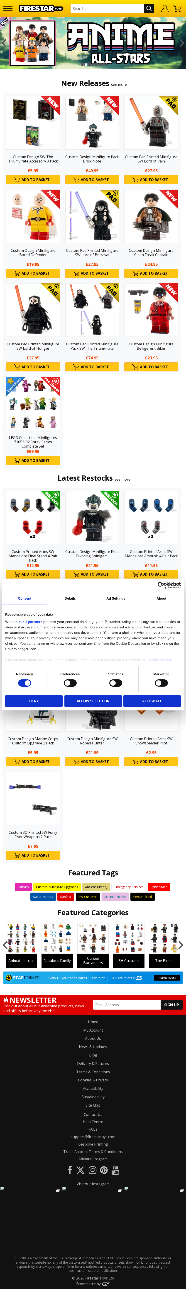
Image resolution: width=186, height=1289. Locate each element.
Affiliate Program (93, 1158)
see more (119, 84)
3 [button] (89, 64)
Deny (34, 701)
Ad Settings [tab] (115, 598)
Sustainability (93, 1096)
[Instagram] (92, 1170)
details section (160, 659)
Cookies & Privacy (93, 1080)
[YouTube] (115, 1170)
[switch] (70, 683)
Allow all (152, 701)
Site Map (93, 1105)
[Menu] (7, 8)
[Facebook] (69, 1170)
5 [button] (96, 64)
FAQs (93, 1129)
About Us (93, 1038)
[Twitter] (80, 1170)
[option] (93, 43)
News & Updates (93, 1046)
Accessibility (93, 1088)
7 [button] (104, 64)
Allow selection (93, 701)
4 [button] (93, 64)
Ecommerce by (89, 1283)
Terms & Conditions (93, 1071)
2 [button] (85, 64)
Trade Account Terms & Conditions (93, 1151)
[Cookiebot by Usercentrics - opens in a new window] (161, 585)
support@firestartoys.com (93, 1136)
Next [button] (182, 43)
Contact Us (93, 1114)
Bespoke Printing (93, 1144)
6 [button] (100, 64)
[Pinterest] (104, 1170)
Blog (93, 1055)
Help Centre (93, 1121)
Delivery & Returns (93, 1063)
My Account (93, 1030)
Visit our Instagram (93, 1183)
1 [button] (82, 64)
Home (93, 1021)
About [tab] (161, 598)
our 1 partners (30, 621)
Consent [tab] (25, 598)
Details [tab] (70, 598)
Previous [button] (4, 43)
